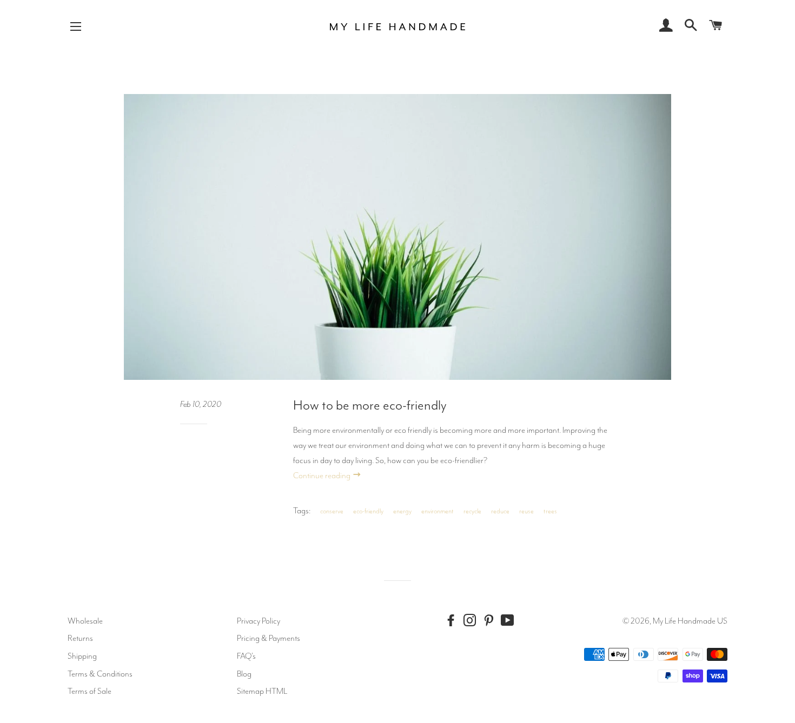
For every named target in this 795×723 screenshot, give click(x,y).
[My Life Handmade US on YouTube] (510, 620)
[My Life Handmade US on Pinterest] (491, 620)
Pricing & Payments (268, 638)
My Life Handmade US (690, 620)
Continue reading (322, 475)
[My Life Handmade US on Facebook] (453, 620)
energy (402, 511)
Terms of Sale (89, 691)
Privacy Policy (258, 620)
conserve (331, 511)
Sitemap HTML (262, 691)
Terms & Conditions (100, 673)
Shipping (82, 656)
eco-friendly (368, 511)
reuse (526, 511)
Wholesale (85, 620)
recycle (472, 511)
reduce (500, 511)
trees (550, 511)
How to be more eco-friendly (370, 405)
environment (437, 511)
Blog (244, 673)
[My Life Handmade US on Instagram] (472, 620)
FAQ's (246, 656)
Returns (80, 638)
